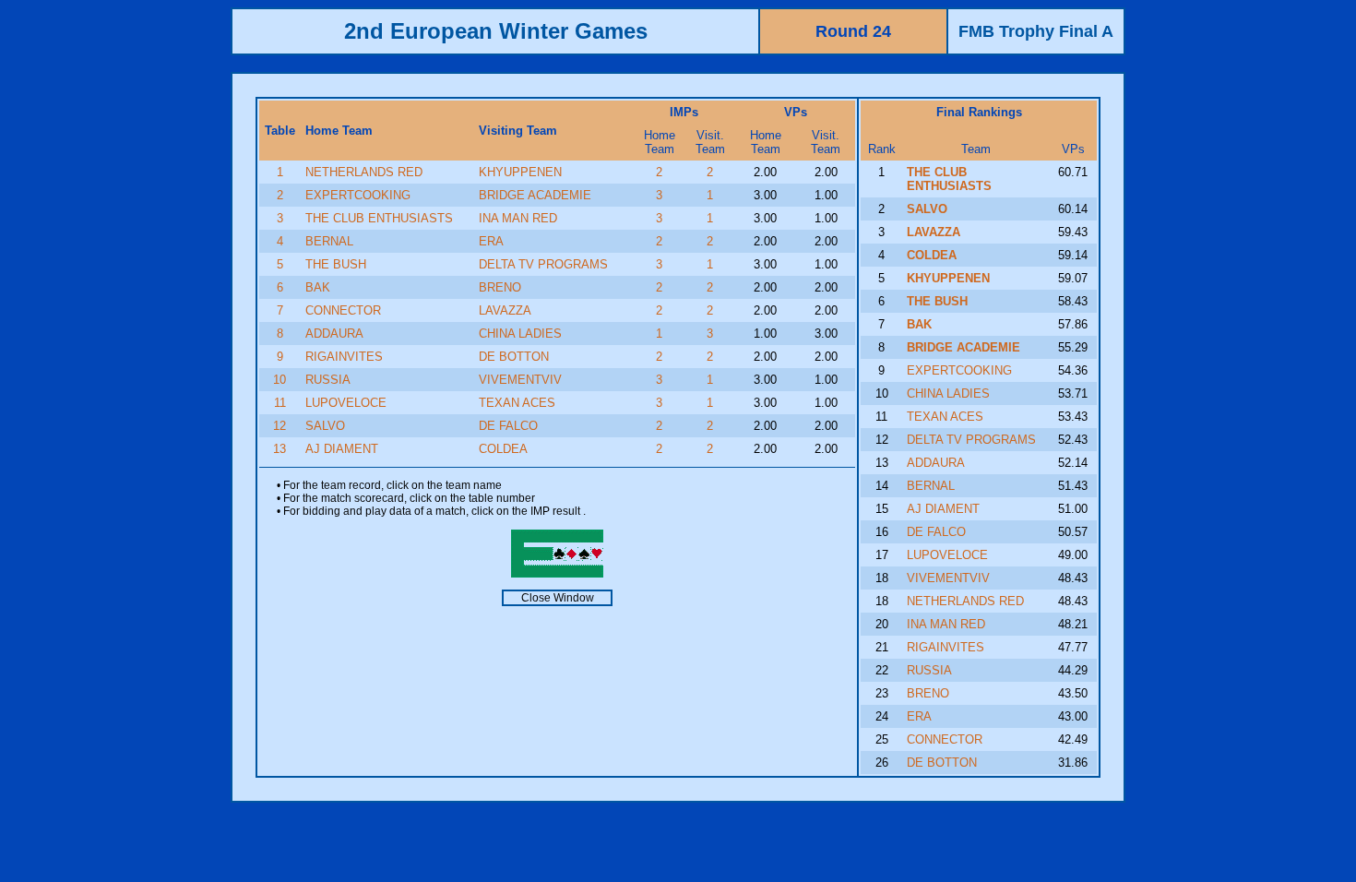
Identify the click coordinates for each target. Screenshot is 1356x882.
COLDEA (503, 449)
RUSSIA (328, 380)
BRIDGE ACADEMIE (535, 195)
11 (280, 403)
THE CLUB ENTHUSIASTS (379, 218)
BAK (317, 287)
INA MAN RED (518, 218)
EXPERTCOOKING (357, 195)
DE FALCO (508, 426)
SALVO (325, 426)
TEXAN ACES (517, 403)
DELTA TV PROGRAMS (543, 264)
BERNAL (329, 241)
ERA (491, 241)
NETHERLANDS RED (363, 172)
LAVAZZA (505, 310)
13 (279, 449)
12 (279, 426)
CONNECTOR (343, 310)
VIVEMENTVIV (520, 380)
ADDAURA (334, 333)
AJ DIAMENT (341, 449)
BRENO (500, 287)
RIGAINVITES (344, 357)
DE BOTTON (514, 357)
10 (279, 380)
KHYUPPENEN (520, 172)
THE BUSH (335, 264)
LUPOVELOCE (346, 403)
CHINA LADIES (520, 333)
